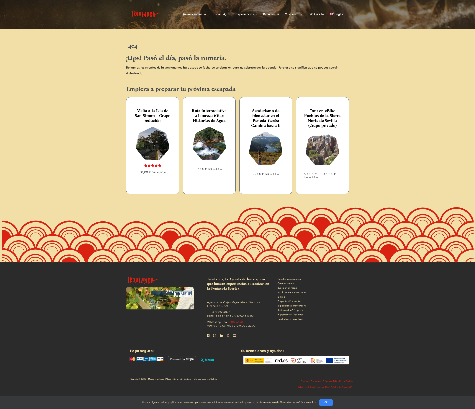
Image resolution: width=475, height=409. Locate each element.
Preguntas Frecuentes (311, 381)
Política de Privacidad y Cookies (338, 381)
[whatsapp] (228, 335)
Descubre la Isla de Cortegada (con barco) (322, 115)
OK (326, 402)
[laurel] (322, 128)
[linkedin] (221, 335)
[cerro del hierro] (265, 133)
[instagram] (214, 335)
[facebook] (208, 335)
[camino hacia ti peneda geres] (209, 133)
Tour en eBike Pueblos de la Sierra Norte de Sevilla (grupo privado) (266, 118)
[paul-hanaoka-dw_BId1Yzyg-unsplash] (144, 275)
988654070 (235, 322)
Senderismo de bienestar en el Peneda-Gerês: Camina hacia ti (209, 118)
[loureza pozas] (152, 128)
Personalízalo (308, 402)
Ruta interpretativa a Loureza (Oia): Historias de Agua (152, 115)
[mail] (234, 335)
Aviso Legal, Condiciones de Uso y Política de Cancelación (325, 387)
